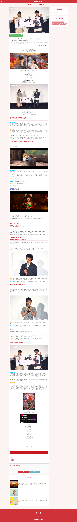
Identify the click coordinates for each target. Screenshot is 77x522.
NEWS (48, 4)
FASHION (40, 4)
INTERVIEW (30, 4)
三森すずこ (12, 465)
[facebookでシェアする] (34, 472)
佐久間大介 (15, 465)
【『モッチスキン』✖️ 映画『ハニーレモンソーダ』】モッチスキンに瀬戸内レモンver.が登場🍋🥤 (32, 501)
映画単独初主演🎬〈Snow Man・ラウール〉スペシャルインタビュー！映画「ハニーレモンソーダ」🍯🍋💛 (32, 492)
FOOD (44, 4)
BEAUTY (35, 4)
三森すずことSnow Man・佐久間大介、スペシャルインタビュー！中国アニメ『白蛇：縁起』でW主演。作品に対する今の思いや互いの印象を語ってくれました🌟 (32, 484)
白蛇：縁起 (18, 465)
